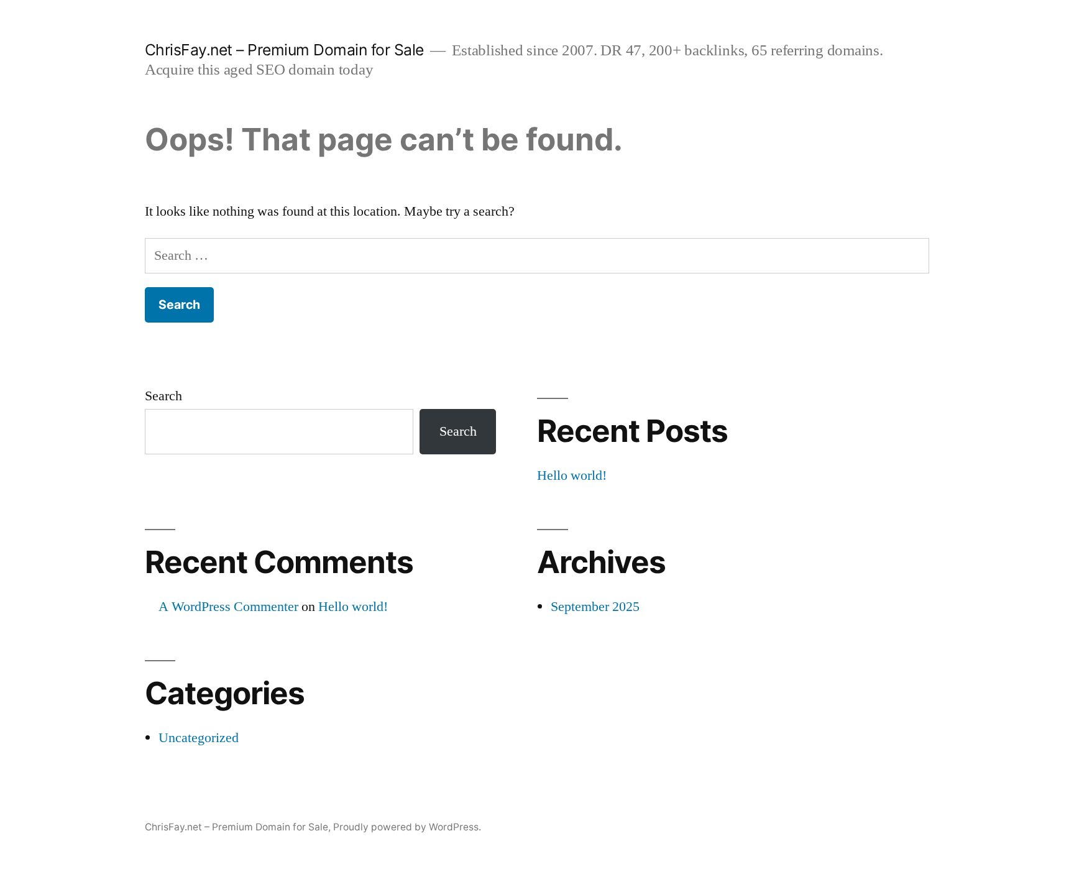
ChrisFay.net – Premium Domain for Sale (284, 49)
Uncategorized (198, 737)
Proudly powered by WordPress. (407, 827)
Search (163, 396)
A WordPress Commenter (228, 606)
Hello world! (572, 475)
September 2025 (595, 606)
